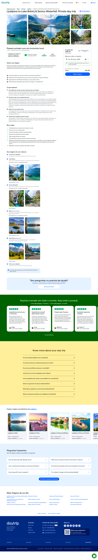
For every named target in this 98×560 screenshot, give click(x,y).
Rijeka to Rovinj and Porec (76, 502)
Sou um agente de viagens (54, 513)
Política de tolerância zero (86, 548)
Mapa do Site (31, 532)
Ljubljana (29, 8)
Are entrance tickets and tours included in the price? (68, 466)
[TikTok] (76, 526)
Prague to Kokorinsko (54, 502)
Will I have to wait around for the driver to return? (67, 460)
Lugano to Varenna (11, 502)
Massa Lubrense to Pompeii (34, 504)
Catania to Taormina (32, 496)
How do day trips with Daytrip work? (20, 460)
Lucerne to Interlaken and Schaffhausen (37, 502)
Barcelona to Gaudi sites (76, 504)
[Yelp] (79, 526)
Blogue (30, 527)
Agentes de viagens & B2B (51, 2)
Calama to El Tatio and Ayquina (56, 496)
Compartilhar (86, 11)
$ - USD (84, 2)
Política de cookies (48, 548)
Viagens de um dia (11, 8)
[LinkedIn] (71, 526)
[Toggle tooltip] (70, 53)
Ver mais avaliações (49, 334)
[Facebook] (65, 526)
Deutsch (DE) (48, 542)
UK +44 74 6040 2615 (49, 530)
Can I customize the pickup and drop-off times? (24, 466)
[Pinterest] (73, 526)
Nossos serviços (26, 2)
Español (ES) (28, 542)
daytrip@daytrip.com (49, 532)
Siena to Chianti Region (54, 499)
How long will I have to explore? (18, 472)
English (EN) (9, 542)
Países (18, 8)
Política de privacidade (58, 548)
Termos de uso (41, 548)
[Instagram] (68, 526)
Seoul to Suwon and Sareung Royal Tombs (16, 504)
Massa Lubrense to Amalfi (34, 499)
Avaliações (52, 55)
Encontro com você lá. (31, 156)
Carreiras (30, 530)
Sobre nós (30, 525)
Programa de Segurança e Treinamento (72, 548)
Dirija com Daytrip (42, 513)
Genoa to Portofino (75, 496)
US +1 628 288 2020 (49, 527)
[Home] (5, 3)
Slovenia (23, 8)
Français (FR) (68, 542)
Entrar (94, 2)
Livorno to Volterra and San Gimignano (79, 499)
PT (78, 2)
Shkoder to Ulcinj (53, 504)
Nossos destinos (38, 2)
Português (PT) (88, 542)
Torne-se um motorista (67, 2)
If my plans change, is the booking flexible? (64, 472)
